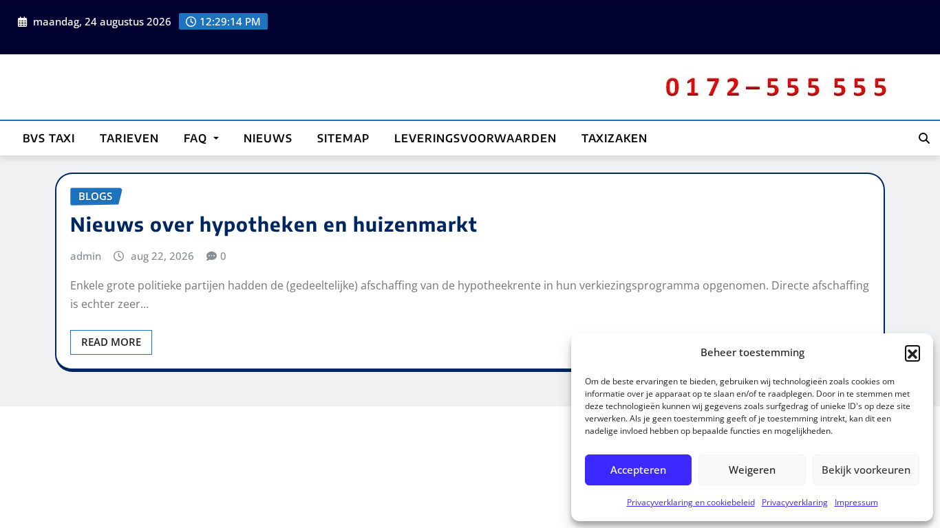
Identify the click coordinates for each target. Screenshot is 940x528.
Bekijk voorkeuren (866, 469)
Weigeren (752, 469)
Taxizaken (614, 138)
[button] (912, 353)
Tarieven (129, 138)
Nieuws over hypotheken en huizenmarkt (274, 224)
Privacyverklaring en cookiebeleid (691, 502)
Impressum (856, 502)
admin (85, 256)
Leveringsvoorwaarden (475, 138)
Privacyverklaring (795, 502)
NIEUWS (268, 138)
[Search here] (924, 138)
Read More (111, 342)
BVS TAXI (49, 138)
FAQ (197, 138)
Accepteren (638, 469)
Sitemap (343, 138)
